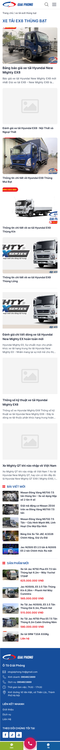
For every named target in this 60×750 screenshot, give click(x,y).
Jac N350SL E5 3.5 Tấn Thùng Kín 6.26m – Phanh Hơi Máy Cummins (37, 590)
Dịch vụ (7, 714)
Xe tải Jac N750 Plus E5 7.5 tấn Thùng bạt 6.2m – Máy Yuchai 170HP (38, 573)
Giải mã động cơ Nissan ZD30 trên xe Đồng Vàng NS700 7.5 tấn (37, 509)
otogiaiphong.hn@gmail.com (22, 671)
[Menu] (54, 4)
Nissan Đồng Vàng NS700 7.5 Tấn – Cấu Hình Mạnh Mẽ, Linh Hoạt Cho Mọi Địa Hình (38, 523)
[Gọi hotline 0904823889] (30, 743)
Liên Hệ (7, 719)
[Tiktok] (12, 735)
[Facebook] (5, 735)
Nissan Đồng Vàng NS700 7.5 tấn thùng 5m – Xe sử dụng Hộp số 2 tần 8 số (38, 496)
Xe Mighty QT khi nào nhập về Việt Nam (29, 465)
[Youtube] (19, 735)
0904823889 (28, 677)
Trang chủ (8, 13)
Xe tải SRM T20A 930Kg (34, 634)
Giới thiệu (8, 709)
